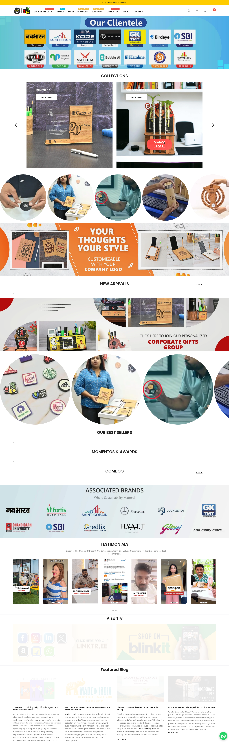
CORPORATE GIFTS (43, 11)
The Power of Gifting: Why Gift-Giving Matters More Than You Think (35, 708)
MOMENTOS (113, 11)
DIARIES (60, 11)
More (125, 11)
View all (199, 284)
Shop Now (46, 97)
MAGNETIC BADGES (78, 11)
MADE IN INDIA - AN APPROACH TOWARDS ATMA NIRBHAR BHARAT (87, 708)
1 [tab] (113, 610)
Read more (121, 739)
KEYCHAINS (97, 11)
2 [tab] (116, 610)
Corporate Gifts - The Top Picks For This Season (191, 707)
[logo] (21, 11)
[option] (23, 197)
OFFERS (139, 11)
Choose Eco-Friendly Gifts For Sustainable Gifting (137, 708)
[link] (189, 10)
